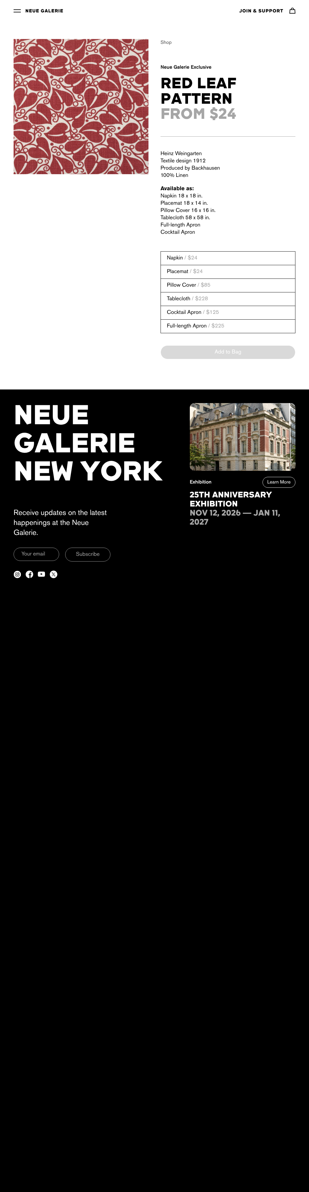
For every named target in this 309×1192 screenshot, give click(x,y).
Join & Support (261, 11)
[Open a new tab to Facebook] (29, 574)
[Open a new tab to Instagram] (17, 574)
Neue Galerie (44, 11)
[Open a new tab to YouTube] (41, 574)
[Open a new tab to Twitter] (53, 574)
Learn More (279, 482)
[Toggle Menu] (17, 10)
